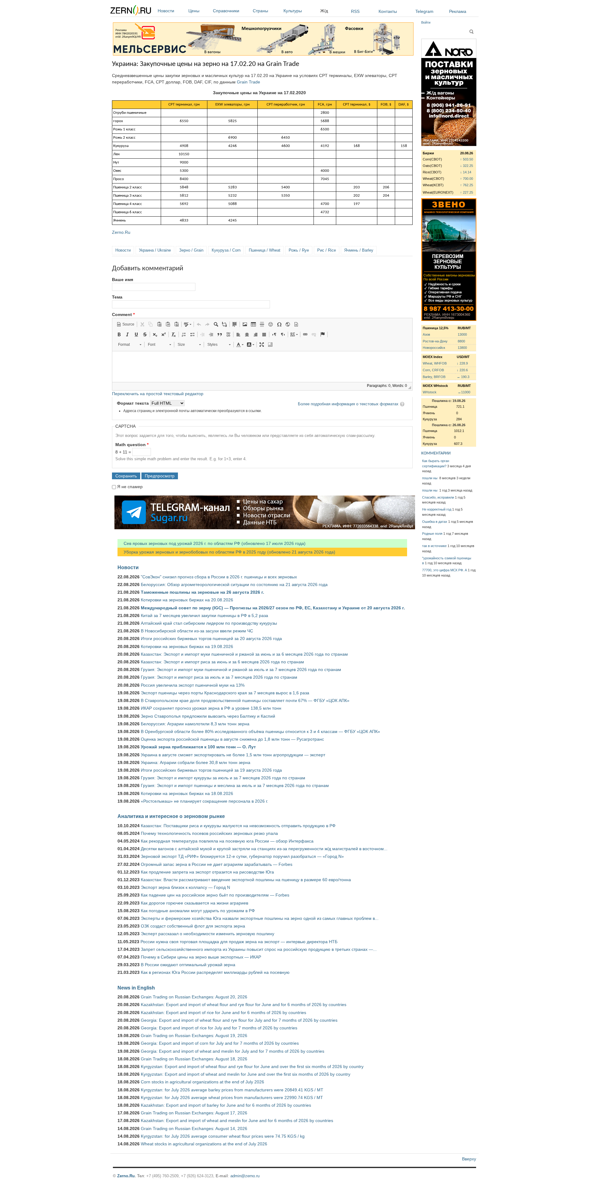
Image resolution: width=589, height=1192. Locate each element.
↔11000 (464, 392)
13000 (462, 334)
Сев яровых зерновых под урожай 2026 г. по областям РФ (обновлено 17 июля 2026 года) (211, 543)
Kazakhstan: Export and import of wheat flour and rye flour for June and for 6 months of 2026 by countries (243, 1004)
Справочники (226, 11)
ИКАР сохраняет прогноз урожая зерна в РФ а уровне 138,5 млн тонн (211, 708)
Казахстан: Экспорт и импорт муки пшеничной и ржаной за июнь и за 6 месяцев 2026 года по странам (244, 654)
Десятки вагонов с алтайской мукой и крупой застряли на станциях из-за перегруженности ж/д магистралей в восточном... (264, 848)
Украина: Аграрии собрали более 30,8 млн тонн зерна (195, 762)
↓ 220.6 (462, 370)
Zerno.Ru (121, 232)
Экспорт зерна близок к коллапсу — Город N (185, 887)
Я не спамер (130, 486)
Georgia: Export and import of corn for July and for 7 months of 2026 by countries (220, 1043)
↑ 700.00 (466, 178)
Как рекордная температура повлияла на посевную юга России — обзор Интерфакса (227, 841)
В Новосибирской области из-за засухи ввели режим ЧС (197, 630)
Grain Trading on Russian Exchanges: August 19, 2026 (194, 1035)
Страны (260, 11)
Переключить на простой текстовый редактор (157, 393)
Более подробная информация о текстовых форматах (348, 404)
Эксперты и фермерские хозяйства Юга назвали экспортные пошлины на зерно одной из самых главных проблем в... (260, 918)
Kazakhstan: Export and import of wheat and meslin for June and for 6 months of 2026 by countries (237, 1120)
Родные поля (432, 533)
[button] (125, 324)
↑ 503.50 (466, 159)
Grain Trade (248, 81)
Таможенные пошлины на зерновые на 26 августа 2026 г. (202, 592)
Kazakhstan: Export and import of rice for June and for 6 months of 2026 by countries (223, 1012)
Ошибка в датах (434, 521)
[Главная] (130, 11)
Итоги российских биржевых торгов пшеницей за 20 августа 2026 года (211, 638)
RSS (355, 11)
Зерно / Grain (191, 250)
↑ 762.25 (466, 185)
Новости (166, 11)
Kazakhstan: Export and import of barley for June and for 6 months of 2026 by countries (226, 1105)
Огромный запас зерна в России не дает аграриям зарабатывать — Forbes (216, 864)
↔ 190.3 (463, 377)
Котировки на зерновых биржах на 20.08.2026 (187, 599)
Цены (193, 11)
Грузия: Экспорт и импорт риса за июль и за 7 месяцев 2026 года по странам (219, 677)
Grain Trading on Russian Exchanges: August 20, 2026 (194, 996)
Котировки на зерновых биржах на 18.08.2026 (187, 793)
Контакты (388, 11)
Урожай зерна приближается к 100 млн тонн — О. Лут (198, 746)
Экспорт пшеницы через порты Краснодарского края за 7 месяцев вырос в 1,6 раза (225, 692)
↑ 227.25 (466, 192)
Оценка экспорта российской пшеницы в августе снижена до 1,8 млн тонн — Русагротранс (232, 739)
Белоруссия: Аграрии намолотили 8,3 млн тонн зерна (195, 723)
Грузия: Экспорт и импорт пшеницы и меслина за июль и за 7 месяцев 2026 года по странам (235, 785)
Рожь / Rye (299, 250)
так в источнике (434, 546)
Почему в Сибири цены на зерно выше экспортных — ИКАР (201, 957)
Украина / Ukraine (155, 250)
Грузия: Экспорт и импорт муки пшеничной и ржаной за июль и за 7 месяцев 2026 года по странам (241, 669)
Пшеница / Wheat (264, 250)
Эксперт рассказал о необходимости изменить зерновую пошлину (207, 933)
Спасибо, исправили (438, 497)
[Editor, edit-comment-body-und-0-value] (262, 366)
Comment (123, 314)
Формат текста (133, 403)
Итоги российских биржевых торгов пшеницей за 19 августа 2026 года (211, 770)
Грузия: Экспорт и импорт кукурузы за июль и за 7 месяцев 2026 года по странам (223, 777)
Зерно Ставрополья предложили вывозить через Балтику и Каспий (208, 716)
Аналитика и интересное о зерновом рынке (171, 816)
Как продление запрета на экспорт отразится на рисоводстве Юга (207, 872)
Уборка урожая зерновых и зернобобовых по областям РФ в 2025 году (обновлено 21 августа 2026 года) (226, 552)
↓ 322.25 (466, 166)
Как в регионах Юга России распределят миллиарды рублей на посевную (215, 972)
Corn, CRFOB (433, 370)
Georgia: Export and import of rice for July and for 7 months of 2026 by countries (219, 1027)
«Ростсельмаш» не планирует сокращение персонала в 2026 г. (204, 801)
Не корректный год (436, 509)
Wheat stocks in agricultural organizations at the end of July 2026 (204, 1143)
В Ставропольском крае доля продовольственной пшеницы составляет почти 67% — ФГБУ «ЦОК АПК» (245, 700)
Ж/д (324, 11)
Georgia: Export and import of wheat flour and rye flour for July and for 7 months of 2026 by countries (239, 1020)
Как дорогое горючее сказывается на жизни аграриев (194, 903)
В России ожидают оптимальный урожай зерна (188, 964)
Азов (426, 334)
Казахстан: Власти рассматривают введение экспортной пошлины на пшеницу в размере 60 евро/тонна (246, 879)
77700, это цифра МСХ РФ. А (444, 570)
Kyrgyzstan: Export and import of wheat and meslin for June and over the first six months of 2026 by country (245, 1074)
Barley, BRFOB (434, 377)
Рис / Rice (326, 250)
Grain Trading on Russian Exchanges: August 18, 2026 (194, 1058)
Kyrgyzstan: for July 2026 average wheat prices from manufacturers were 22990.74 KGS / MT (232, 1097)
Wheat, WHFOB (435, 363)
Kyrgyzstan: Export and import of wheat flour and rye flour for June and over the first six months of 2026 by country (252, 1066)
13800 (462, 347)
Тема (117, 297)
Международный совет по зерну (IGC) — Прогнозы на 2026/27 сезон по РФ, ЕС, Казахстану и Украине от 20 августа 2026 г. (273, 607)
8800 (461, 341)
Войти (425, 22)
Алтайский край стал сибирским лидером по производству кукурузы (209, 623)
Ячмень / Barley (358, 250)
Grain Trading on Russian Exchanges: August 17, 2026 (194, 1112)
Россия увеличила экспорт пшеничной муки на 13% (192, 685)
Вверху (469, 1158)
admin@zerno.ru (245, 1176)
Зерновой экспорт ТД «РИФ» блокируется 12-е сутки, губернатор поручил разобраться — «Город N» (242, 856)
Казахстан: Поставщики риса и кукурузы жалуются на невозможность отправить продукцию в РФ (238, 825)
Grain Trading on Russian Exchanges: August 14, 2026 (194, 1128)
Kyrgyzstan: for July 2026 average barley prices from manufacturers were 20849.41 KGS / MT (232, 1089)
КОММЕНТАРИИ (436, 453)
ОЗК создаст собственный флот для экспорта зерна (193, 926)
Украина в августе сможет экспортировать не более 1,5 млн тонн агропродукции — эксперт (233, 754)
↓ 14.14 (465, 172)
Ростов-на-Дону (435, 341)
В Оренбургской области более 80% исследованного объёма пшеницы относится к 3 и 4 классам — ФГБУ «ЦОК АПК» (260, 731)
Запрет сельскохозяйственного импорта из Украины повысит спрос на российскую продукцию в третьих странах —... (259, 949)
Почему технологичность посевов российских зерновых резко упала (209, 833)
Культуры (292, 11)
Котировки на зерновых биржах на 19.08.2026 (187, 646)
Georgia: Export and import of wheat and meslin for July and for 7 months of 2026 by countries (232, 1051)
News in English (136, 987)
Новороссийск (434, 347)
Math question (131, 444)
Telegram (424, 11)
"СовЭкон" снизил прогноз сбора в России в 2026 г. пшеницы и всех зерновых (219, 576)
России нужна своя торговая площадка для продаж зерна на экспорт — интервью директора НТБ (239, 941)
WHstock (430, 392)
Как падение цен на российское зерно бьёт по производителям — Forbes (215, 895)
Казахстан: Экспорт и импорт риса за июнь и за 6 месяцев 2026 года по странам (222, 661)
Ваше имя (122, 279)
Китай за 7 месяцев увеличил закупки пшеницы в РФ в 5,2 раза (204, 615)
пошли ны (430, 478)
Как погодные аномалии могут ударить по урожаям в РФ (198, 910)
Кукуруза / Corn (226, 250)
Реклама (457, 11)
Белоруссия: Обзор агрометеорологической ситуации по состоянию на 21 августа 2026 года (234, 584)
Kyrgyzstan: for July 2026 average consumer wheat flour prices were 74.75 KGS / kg (223, 1136)
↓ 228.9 (462, 363)
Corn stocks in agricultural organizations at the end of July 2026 (202, 1081)
